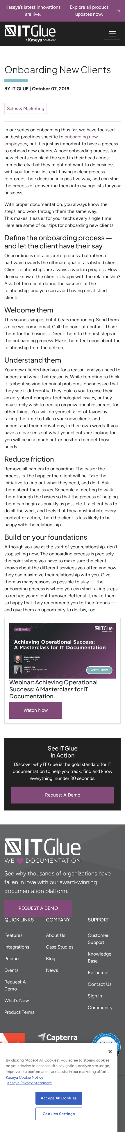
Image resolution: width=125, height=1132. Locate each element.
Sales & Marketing (25, 108)
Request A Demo (62, 795)
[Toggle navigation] (112, 34)
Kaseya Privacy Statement (29, 1083)
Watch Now (36, 710)
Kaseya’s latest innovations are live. (57, 10)
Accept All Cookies (59, 1098)
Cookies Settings (59, 1114)
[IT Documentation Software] (30, 34)
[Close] (110, 1051)
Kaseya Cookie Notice (24, 1077)
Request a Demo (38, 908)
